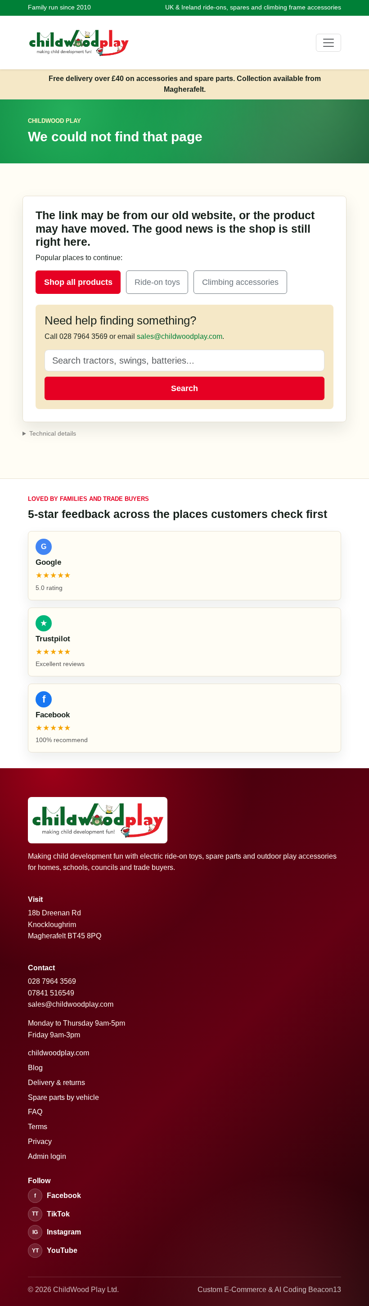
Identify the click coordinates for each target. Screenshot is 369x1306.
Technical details (52, 433)
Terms (37, 1126)
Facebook (57, 1195)
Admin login (47, 1156)
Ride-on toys (157, 282)
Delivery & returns (56, 1082)
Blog (35, 1068)
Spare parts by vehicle (63, 1097)
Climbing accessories (240, 282)
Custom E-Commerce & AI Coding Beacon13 (269, 1289)
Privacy (40, 1141)
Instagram (56, 1232)
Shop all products (78, 282)
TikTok (51, 1214)
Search (184, 388)
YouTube (55, 1250)
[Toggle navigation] (328, 43)
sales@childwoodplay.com (179, 336)
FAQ (35, 1112)
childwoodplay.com (58, 1053)
